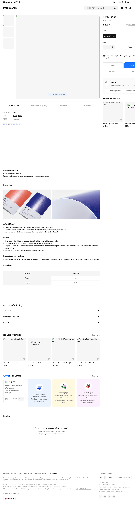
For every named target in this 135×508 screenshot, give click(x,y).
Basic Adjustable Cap (11, 363)
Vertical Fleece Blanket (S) (62, 363)
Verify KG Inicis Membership (84, 489)
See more (96, 335)
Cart (113, 65)
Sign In (115, 2)
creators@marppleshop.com (114, 491)
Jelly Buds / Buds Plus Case (86, 363)
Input (21, 399)
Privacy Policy (54, 473)
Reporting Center (123, 477)
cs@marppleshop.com (124, 487)
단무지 (14, 112)
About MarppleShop (25, 473)
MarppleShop (7, 2)
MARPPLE (17, 2)
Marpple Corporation (10, 473)
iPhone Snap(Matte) (35, 363)
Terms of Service (40, 473)
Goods (15, 116)
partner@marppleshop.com (112, 489)
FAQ (101, 477)
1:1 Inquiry (110, 477)
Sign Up (121, 2)
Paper (20, 116)
